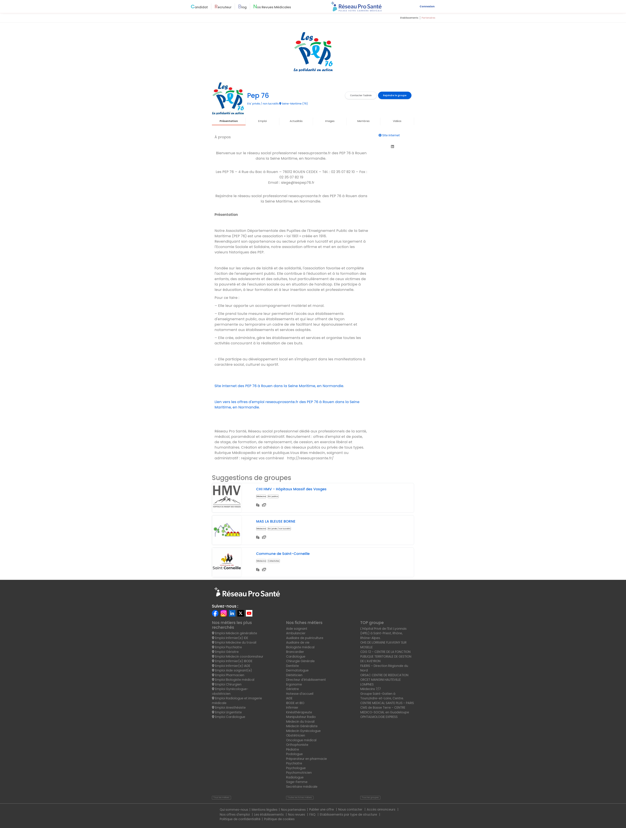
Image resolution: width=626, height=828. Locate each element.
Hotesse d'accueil (299, 694)
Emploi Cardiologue (229, 717)
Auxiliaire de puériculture (304, 638)
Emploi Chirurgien (227, 684)
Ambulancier (296, 633)
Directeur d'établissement (306, 679)
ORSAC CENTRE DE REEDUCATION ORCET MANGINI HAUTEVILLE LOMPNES (384, 680)
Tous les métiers (221, 797)
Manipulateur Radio (301, 717)
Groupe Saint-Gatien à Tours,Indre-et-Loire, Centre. (382, 696)
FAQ (312, 814)
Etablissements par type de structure (349, 814)
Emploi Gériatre (226, 652)
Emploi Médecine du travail (235, 642)
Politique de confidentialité (240, 819)
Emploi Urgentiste (228, 712)
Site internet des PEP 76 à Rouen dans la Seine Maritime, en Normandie (279, 385)
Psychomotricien (299, 772)
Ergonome (294, 684)
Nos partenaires (293, 809)
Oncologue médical (301, 740)
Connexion (427, 6)
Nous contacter (350, 809)
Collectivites (273, 561)
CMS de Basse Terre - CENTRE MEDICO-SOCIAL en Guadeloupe (384, 710)
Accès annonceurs (381, 809)
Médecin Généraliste (302, 726)
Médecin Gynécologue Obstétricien (303, 733)
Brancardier (295, 652)
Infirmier (292, 707)
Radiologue (295, 777)
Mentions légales (264, 809)
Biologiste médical (300, 647)
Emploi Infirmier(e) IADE (232, 666)
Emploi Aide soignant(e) (233, 670)
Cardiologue (295, 656)
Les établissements (269, 814)
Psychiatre (294, 763)
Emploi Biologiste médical (234, 679)
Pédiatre (292, 749)
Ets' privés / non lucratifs (279, 528)
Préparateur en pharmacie (306, 759)
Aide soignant (296, 628)
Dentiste (292, 666)
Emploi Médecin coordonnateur (238, 656)
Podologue (294, 754)
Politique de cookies (279, 819)
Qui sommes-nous (234, 809)
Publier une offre (322, 809)
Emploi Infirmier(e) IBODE (233, 661)
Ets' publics (273, 496)
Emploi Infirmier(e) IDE (231, 638)
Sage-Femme (296, 782)
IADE (289, 698)
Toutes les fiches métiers (300, 797)
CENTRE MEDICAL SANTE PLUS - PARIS (387, 703)
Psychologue (296, 768)
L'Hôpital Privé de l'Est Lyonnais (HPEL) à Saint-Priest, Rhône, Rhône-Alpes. (383, 633)
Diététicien (294, 675)
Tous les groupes (370, 797)
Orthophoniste (297, 745)
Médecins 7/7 (370, 689)
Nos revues (297, 814)
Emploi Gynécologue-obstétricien (230, 691)
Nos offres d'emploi (235, 814)
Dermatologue (297, 670)
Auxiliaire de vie (297, 642)
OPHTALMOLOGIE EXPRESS (379, 717)
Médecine (261, 496)
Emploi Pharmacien (229, 675)
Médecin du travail (300, 721)
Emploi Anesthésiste (230, 707)
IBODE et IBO (295, 703)
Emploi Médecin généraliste (235, 633)
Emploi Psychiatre (228, 647)
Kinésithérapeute (299, 712)
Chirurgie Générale (300, 661)
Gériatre (292, 689)
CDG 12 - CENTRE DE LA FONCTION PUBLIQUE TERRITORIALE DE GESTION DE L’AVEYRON (385, 656)
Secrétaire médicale (301, 786)
